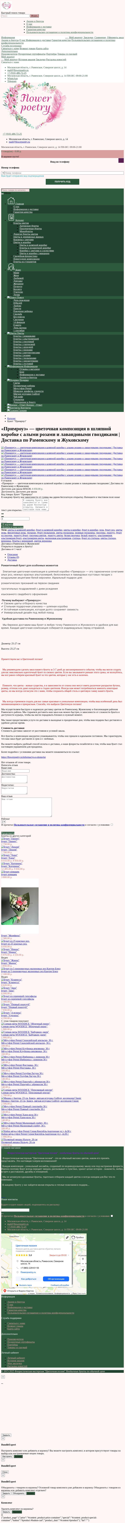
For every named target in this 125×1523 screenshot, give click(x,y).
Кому (18, 270)
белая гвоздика (72, 535)
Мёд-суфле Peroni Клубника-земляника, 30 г (24, 1051)
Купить (18, 1456)
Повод (20, 297)
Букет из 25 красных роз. (14, 943)
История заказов (26, 59)
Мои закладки (14, 1363)
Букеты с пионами (23, 350)
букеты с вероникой (22, 541)
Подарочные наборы (24, 385)
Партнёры (51, 54)
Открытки (18, 399)
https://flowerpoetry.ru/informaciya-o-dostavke (23, 757)
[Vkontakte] (1, 1196)
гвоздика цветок (37, 535)
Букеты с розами (22, 355)
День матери (20, 327)
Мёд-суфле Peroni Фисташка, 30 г (18, 1068)
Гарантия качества (35, 29)
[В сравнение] (5, 522)
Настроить (7, 1456)
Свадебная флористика (25, 256)
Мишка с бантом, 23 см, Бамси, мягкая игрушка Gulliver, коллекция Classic (40, 1101)
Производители (9, 54)
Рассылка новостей (56, 59)
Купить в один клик (12, 527)
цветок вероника (43, 541)
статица (76, 538)
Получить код (62, 182)
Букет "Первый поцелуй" (14, 1007)
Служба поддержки (11, 45)
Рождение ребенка (23, 311)
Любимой (18, 278)
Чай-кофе (18, 396)
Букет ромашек (9, 874)
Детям (16, 294)
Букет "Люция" (9, 849)
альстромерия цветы (33, 538)
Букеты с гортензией (24, 344)
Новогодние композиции (26, 259)
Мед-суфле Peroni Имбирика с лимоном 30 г (24, 1059)
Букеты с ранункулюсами (26, 352)
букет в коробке (90, 530)
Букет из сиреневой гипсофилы (17, 999)
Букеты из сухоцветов (24, 261)
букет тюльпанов (46, 532)
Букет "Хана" (8, 858)
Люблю (17, 305)
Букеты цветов (21, 223)
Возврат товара (28, 48)
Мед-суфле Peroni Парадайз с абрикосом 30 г (24, 1084)
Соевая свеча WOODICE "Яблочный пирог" (24, 1026)
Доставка (12, 560)
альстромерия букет (11, 538)
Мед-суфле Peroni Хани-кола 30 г (18, 1117)
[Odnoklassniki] (3, 1196)
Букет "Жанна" (9, 963)
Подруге (17, 286)
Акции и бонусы (35, 21)
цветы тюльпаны (65, 532)
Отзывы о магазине (30, 369)
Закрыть (6, 1435)
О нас (29, 24)
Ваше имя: (6, 768)
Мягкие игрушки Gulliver (26, 394)
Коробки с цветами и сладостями (37, 250)
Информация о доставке (39, 26)
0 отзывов (6, 480)
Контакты (25, 407)
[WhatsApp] (4, 1196)
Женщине (18, 283)
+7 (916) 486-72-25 (16, 73)
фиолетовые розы (16, 532)
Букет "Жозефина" (10, 935)
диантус (111, 532)
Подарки (24, 380)
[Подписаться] (2, 1213)
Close (4, 1472)
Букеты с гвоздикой (23, 341)
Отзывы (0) (13, 557)
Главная (19, 203)
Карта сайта (42, 48)
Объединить (18, 1493)
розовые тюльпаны (85, 532)
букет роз (110, 530)
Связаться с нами (10, 48)
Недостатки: (7, 785)
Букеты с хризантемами (25, 361)
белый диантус (88, 535)
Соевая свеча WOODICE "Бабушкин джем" (23, 1034)
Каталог (19, 220)
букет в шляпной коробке (49, 530)
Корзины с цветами (23, 239)
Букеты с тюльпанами (24, 358)
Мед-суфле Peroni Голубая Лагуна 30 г (21, 1076)
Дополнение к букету (24, 402)
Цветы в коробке (22, 242)
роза (101, 530)
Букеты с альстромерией (26, 338)
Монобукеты (26, 231)
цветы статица (108, 538)
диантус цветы (55, 535)
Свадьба (17, 314)
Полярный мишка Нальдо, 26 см (18, 1142)
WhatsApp (12, 78)
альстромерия (105, 535)
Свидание (18, 319)
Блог (22, 372)
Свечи (16, 383)
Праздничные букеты (31, 228)
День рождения (21, 300)
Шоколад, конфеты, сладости (28, 391)
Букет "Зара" (7, 990)
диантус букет (21, 535)
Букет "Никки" (9, 952)
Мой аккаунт (8, 56)
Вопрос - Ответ (34, 405)
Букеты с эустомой (23, 363)
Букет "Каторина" (10, 866)
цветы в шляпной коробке (21, 530)
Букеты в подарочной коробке (35, 248)
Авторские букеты (29, 225)
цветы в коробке (72, 530)
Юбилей (17, 303)
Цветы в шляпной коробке (33, 245)
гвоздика (100, 532)
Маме (16, 272)
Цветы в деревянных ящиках (28, 237)
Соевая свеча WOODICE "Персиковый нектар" (26, 1092)
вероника (6, 541)
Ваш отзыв (6, 796)
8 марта (17, 325)
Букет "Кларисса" (10, 982)
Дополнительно (9, 51)
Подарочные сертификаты (32, 54)
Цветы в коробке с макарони (34, 253)
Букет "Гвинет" (9, 841)
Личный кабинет (16, 1358)
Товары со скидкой (67, 54)
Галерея (22, 410)
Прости (17, 308)
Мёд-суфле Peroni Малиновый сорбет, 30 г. (23, 1125)
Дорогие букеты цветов (25, 234)
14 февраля (19, 322)
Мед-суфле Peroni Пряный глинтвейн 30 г (23, 1109)
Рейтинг (5, 819)
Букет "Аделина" (10, 1015)
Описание (12, 554)
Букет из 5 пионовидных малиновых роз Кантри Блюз (29, 971)
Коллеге (17, 289)
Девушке (18, 281)
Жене (16, 275)
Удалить (17, 1512)
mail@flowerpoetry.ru (18, 70)
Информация (8, 37)
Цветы (20, 333)
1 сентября (18, 330)
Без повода (19, 316)
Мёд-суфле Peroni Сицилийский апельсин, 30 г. (26, 1043)
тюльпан (31, 532)
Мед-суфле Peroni (22, 388)
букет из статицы (90, 538)
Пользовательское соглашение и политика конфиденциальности (59, 32)
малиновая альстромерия (58, 538)
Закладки (41, 59)
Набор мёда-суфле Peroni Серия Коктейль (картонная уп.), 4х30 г (35, 1134)
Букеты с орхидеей (23, 347)
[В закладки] (2, 522)
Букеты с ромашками (24, 336)
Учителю (18, 292)
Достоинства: (8, 774)
